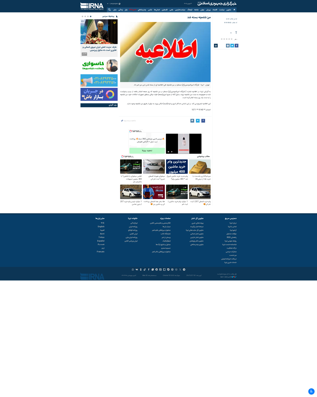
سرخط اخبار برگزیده (196, 226)
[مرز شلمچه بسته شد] (165, 52)
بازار (126, 9)
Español (100, 241)
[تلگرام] (184, 270)
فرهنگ (189, 9)
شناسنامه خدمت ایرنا (229, 244)
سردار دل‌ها (167, 226)
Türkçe (101, 237)
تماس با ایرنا (232, 226)
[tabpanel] (99, 38)
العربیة (102, 230)
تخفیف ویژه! (147, 150)
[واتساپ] (133, 270)
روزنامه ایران (133, 226)
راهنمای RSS (232, 237)
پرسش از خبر (166, 237)
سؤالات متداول (231, 233)
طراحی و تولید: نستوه (226, 277)
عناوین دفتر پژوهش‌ (196, 241)
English (101, 226)
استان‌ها (157, 9)
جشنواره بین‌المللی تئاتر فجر (161, 251)
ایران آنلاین (133, 233)
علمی (171, 9)
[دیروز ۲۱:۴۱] (99, 31)
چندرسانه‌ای (142, 9)
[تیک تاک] (144, 270)
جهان (202, 9)
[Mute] (171, 151)
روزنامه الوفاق (132, 230)
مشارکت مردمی (231, 251)
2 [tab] (88, 16)
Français (100, 251)
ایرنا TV (132, 9)
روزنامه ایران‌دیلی (131, 237)
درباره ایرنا (233, 223)
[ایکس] (180, 270)
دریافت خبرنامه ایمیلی (229, 259)
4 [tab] (82, 16)
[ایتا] (160, 270)
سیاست (222, 9)
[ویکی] (136, 270)
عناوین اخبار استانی (196, 233)
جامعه (196, 9)
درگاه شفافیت (232, 248)
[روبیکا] (176, 270)
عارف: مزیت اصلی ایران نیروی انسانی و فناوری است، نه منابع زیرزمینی (99, 48)
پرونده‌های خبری (197, 223)
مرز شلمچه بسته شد (199, 17)
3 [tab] (85, 16)
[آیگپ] (164, 270)
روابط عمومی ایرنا (231, 241)
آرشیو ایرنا (233, 230)
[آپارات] (172, 270)
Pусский (101, 244)
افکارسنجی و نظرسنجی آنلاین (160, 223)
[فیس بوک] (148, 270)
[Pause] (168, 151)
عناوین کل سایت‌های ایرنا (194, 230)
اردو (103, 248)
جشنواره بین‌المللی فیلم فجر (161, 230)
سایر (114, 9)
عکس (150, 9)
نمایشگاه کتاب (166, 233)
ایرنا (217, 3)
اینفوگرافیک (166, 241)
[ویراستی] (152, 270)
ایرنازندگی (133, 223)
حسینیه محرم (166, 248)
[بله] (168, 270)
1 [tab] (90, 16)
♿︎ (311, 391)
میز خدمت (233, 255)
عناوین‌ (228, 9)
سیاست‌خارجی (180, 9)
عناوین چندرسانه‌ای (196, 244)
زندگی (120, 9)
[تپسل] (130, 131)
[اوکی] (140, 270)
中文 (102, 223)
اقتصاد (214, 9)
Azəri (102, 233)
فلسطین (165, 9)
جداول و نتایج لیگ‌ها (163, 244)
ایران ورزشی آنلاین (131, 241)
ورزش (208, 9)
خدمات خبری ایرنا (230, 262)
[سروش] (156, 270)
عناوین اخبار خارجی (196, 237)
